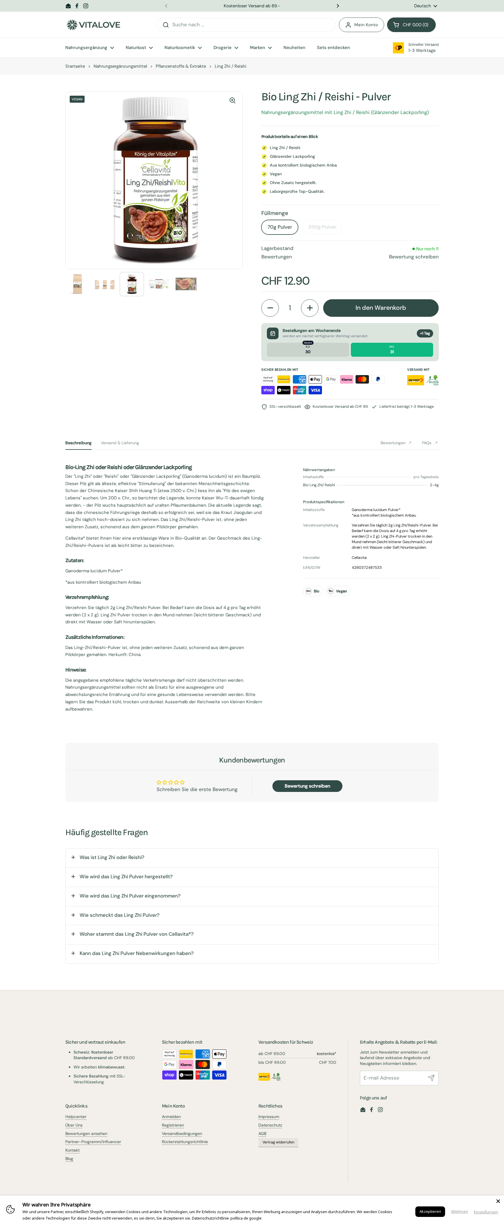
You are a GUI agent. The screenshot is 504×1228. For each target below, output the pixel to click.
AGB (262, 1133)
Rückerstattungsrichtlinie (185, 1141)
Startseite (75, 66)
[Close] (498, 1201)
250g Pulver (322, 227)
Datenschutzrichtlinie (210, 1218)
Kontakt (72, 1150)
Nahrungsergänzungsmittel (120, 66)
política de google (246, 1218)
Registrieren (173, 1125)
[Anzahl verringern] (270, 308)
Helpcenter (75, 1116)
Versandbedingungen (182, 1133)
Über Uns (74, 1125)
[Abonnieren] (431, 1078)
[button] (411, 25)
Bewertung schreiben (414, 256)
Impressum (268, 1116)
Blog (69, 1158)
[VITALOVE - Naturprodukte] (93, 25)
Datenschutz (270, 1125)
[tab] (78, 442)
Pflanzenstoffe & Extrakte (181, 66)
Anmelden (171, 1116)
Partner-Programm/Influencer (93, 1141)
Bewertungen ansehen (86, 1133)
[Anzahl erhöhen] (309, 308)
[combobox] (246, 25)
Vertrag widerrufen (278, 1142)
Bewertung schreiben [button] (307, 786)
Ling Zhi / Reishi (230, 66)
